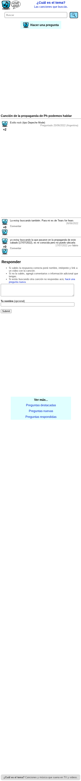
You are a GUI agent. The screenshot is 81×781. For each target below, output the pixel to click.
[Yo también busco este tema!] (5, 125)
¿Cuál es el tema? (51, 4)
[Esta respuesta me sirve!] (5, 223)
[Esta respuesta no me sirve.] (5, 234)
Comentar (15, 226)
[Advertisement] (40, 72)
